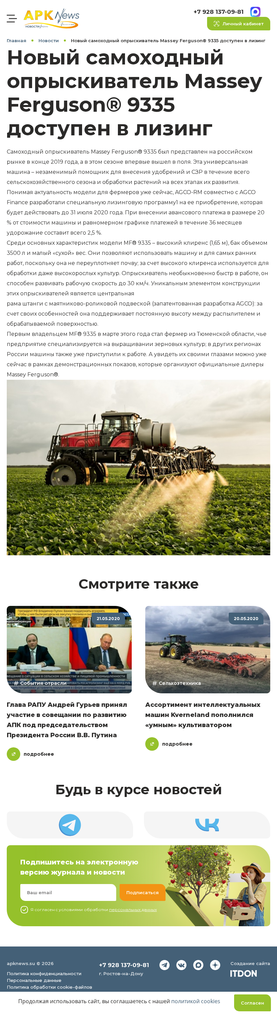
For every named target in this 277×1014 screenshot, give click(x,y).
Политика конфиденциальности (44, 973)
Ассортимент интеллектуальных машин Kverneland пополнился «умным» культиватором (202, 715)
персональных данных (133, 909)
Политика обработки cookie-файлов (49, 987)
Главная (16, 40)
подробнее (39, 754)
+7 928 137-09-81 (219, 11)
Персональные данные (34, 980)
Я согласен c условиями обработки (93, 909)
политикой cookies (195, 1001)
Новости (49, 40)
